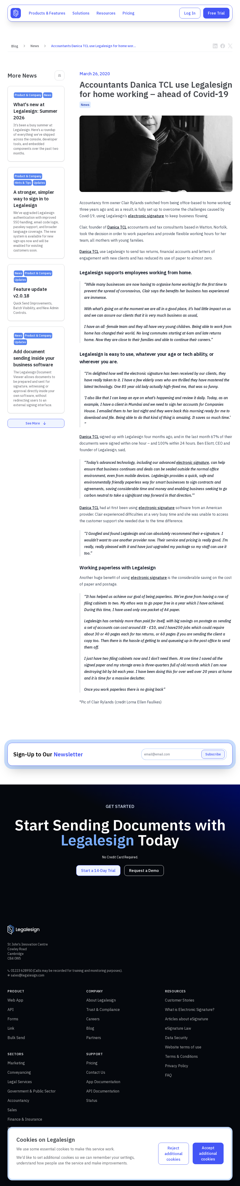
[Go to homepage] (16, 13)
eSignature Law (178, 1028)
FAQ (168, 1075)
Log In (189, 13)
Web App (15, 1000)
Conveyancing (19, 1072)
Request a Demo (144, 870)
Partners (93, 1037)
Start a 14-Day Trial (98, 870)
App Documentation (103, 1081)
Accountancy (18, 1100)
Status (91, 1100)
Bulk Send (16, 1037)
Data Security (176, 1037)
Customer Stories (179, 1000)
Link (11, 1028)
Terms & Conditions (181, 1056)
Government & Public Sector (32, 1091)
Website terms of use (183, 1047)
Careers (93, 1019)
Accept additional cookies (208, 1153)
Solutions (81, 13)
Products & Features (47, 13)
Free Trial (216, 13)
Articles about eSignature (186, 1019)
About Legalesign (101, 1000)
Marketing (16, 1063)
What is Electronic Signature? (189, 1009)
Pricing (129, 13)
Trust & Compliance (103, 1009)
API (11, 1009)
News (34, 46)
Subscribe (213, 754)
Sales (12, 1109)
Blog (14, 46)
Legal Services (20, 1081)
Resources (106, 13)
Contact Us (95, 1072)
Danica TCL (117, 227)
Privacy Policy (176, 1065)
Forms (13, 1019)
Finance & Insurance (25, 1119)
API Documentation (102, 1091)
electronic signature (146, 216)
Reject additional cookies (174, 1154)
